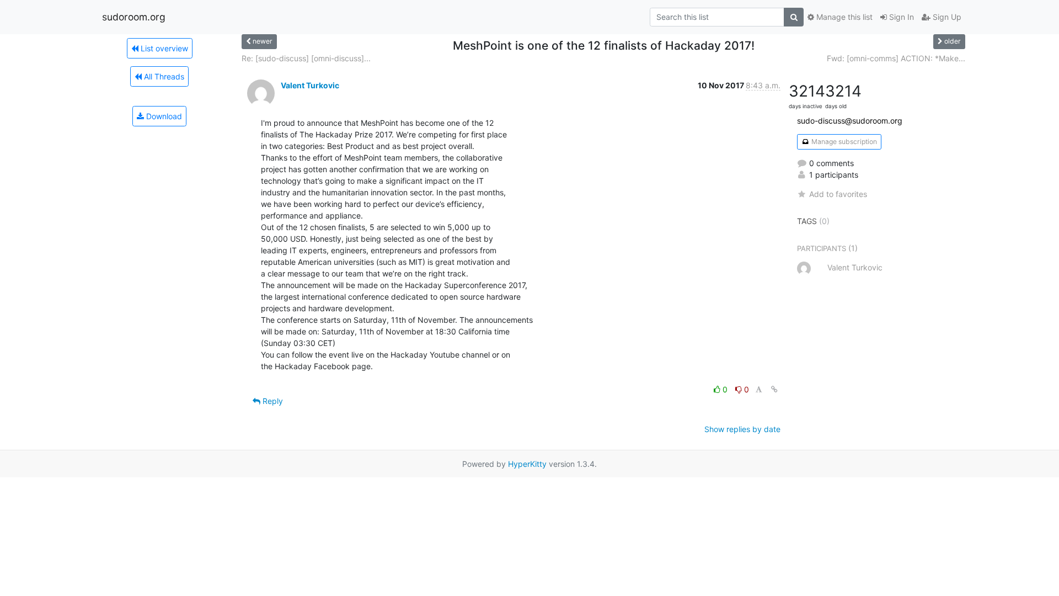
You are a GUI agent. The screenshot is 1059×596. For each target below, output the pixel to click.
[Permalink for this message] (774, 389)
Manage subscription (843, 141)
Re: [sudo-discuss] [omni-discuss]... (306, 58)
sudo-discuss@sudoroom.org (849, 120)
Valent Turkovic (310, 85)
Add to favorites (838, 194)
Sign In (900, 17)
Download (163, 116)
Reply (271, 401)
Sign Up (945, 17)
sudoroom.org (133, 17)
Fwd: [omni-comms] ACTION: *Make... (896, 58)
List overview (163, 48)
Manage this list (843, 17)
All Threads (163, 76)
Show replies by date (742, 429)
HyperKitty (527, 464)
